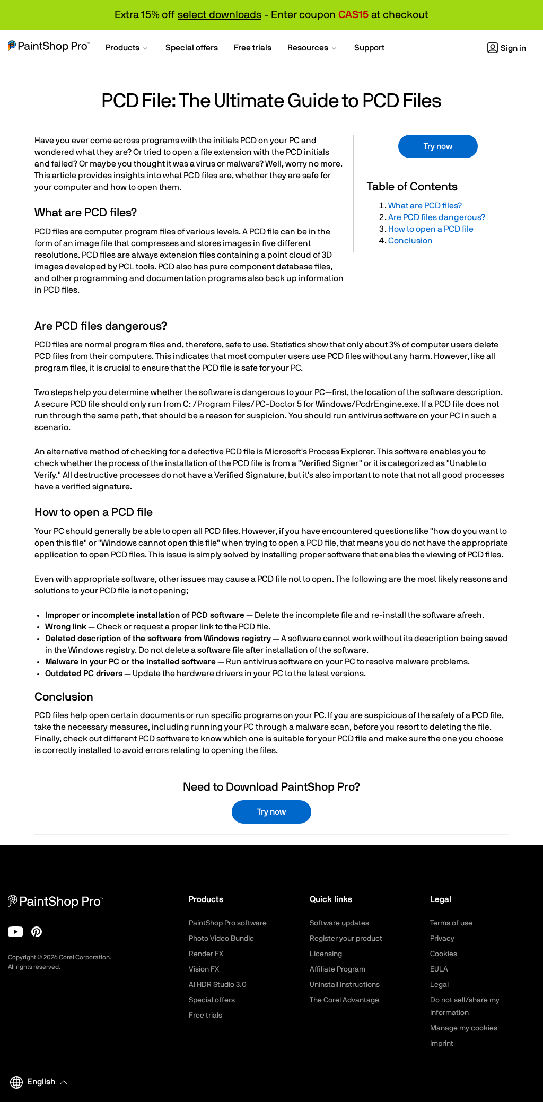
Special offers (212, 1000)
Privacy (442, 938)
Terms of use (451, 923)
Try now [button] (438, 146)
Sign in (513, 48)
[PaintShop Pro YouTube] (15, 931)
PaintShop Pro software (228, 923)
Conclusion (410, 241)
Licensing (326, 954)
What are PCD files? (425, 206)
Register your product (346, 938)
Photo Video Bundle (221, 938)
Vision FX (204, 969)
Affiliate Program (337, 969)
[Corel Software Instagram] (36, 931)
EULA (439, 969)
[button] (127, 49)
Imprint (441, 1043)
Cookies (443, 954)
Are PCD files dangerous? (436, 217)
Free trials (205, 1015)
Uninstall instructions (345, 985)
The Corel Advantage (344, 1000)
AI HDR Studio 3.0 (218, 985)
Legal (439, 985)
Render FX (206, 954)
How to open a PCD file (431, 229)
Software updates (339, 923)
